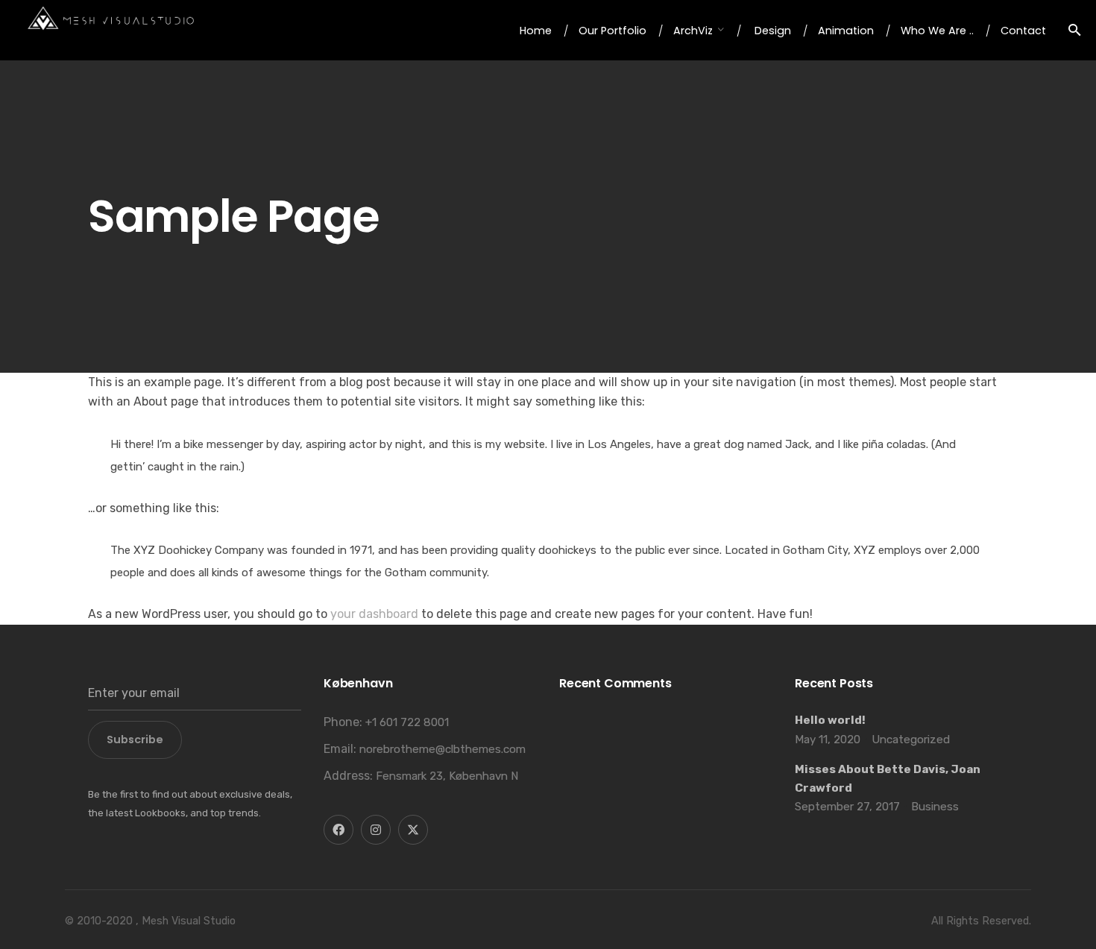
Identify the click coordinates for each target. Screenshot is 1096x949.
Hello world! (830, 720)
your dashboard (374, 614)
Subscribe (135, 739)
